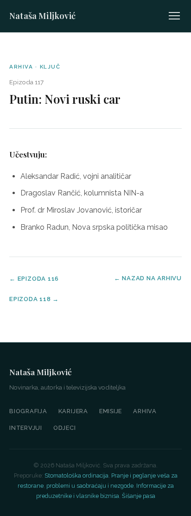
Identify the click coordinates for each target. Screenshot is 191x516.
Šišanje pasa (138, 495)
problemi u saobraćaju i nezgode (90, 485)
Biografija (28, 411)
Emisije (110, 411)
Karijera (73, 411)
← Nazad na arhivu (148, 278)
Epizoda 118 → (34, 299)
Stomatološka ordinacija (76, 475)
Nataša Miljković (42, 15)
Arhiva (145, 411)
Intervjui (25, 427)
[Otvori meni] (174, 15)
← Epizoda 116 (34, 278)
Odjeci (64, 427)
